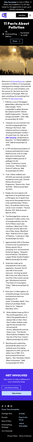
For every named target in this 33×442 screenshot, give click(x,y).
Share (15, 41)
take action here (16, 99)
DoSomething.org (17, 81)
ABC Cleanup (11, 138)
